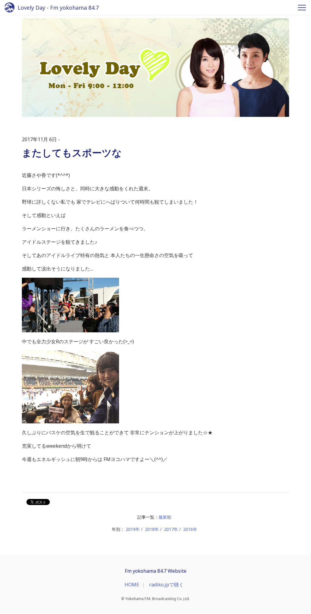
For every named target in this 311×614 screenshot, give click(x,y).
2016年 (190, 529)
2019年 (133, 529)
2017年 (171, 529)
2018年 (152, 529)
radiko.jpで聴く (166, 584)
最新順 (165, 517)
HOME (132, 584)
